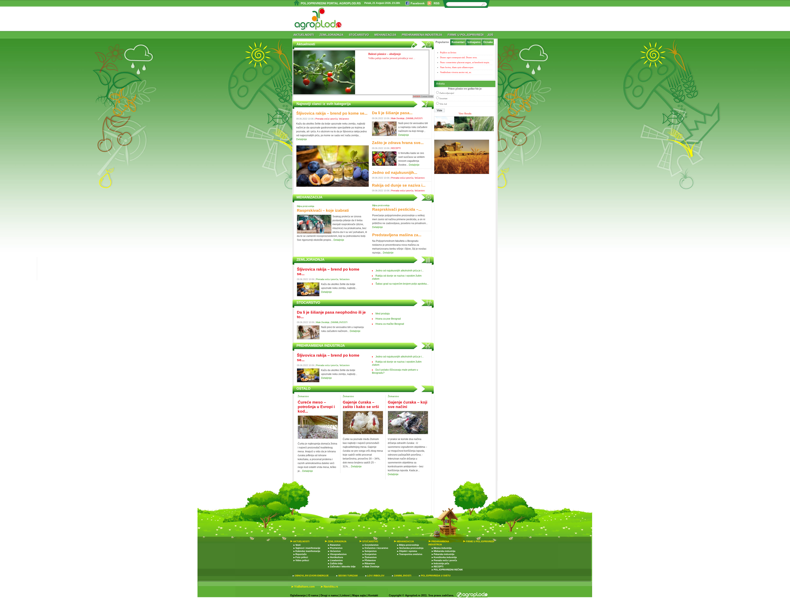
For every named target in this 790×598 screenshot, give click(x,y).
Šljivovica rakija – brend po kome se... (331, 113)
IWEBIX (416, 96)
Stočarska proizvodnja (411, 548)
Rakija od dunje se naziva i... (398, 185)
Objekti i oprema (408, 551)
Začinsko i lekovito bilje (343, 566)
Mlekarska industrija (444, 551)
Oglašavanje (298, 595)
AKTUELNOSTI (303, 34)
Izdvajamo (474, 42)
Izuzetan (443, 98)
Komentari (458, 42)
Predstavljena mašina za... (396, 235)
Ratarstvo (335, 545)
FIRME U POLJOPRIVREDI (466, 34)
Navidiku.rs (331, 586)
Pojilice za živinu (448, 52)
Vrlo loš (443, 104)
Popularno (442, 42)
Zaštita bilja (336, 563)
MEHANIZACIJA (385, 34)
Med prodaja (382, 313)
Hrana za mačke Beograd (389, 323)
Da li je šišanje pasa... (392, 113)
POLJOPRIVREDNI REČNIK (448, 569)
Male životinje (397, 118)
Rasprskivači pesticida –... (397, 209)
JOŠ (490, 34)
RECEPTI (396, 148)
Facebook (418, 3)
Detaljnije (301, 139)
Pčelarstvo (370, 560)
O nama (313, 595)
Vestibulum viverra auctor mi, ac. (456, 72)
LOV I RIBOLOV (375, 575)
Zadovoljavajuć (446, 93)
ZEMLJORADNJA (331, 34)
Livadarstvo (336, 560)
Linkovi (345, 595)
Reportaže (301, 554)
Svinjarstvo (371, 551)
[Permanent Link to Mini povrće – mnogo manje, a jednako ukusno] (324, 76)
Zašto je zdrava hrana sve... (398, 143)
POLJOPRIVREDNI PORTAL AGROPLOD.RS (331, 3)
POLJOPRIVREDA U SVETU (436, 575)
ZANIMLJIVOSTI (414, 118)
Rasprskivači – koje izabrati (323, 210)
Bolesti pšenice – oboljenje (391, 56)
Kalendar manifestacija (307, 551)
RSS (436, 3)
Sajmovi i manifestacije (307, 548)
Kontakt (373, 595)
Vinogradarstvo (338, 554)
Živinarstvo (303, 396)
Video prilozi (302, 560)
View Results (465, 113)
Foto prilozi (301, 557)
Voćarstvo (344, 119)
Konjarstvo (370, 554)
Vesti (298, 545)
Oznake (488, 42)
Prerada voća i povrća (326, 119)
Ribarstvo (370, 563)
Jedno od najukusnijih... (394, 172)
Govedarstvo (372, 545)
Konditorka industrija (445, 557)
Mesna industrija (443, 548)
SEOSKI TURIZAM (348, 575)
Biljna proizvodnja (305, 206)
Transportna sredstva (410, 554)
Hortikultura (336, 557)
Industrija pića (441, 563)
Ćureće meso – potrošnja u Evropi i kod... (316, 406)
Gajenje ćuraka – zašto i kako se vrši (361, 404)
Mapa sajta (359, 595)
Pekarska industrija (444, 554)
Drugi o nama (329, 595)
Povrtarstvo (336, 548)
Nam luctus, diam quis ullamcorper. (457, 67)
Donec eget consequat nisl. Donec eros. (458, 57)
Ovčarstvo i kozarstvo (376, 548)
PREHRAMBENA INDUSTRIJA (422, 34)
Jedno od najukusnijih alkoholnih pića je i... (399, 270)
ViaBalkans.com (304, 586)
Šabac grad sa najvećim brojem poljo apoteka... (402, 283)
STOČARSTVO (359, 34)
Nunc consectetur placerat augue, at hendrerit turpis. (465, 62)
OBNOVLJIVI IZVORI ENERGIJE (312, 575)
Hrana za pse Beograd (388, 318)
